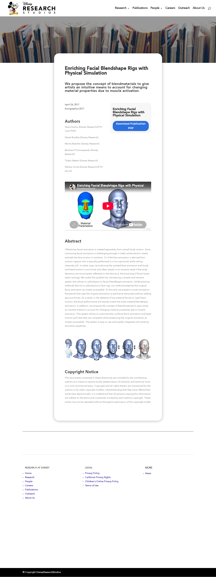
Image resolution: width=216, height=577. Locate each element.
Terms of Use (91, 485)
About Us (199, 8)
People (155, 8)
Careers (170, 8)
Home (28, 473)
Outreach (184, 8)
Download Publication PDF (130, 125)
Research (121, 8)
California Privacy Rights (98, 477)
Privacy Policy (92, 473)
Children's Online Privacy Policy (101, 481)
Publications (140, 8)
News (148, 473)
